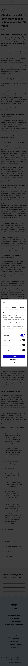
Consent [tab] (6, 307)
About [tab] (22, 307)
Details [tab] (14, 307)
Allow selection (14, 359)
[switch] (22, 340)
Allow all (14, 356)
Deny (14, 362)
